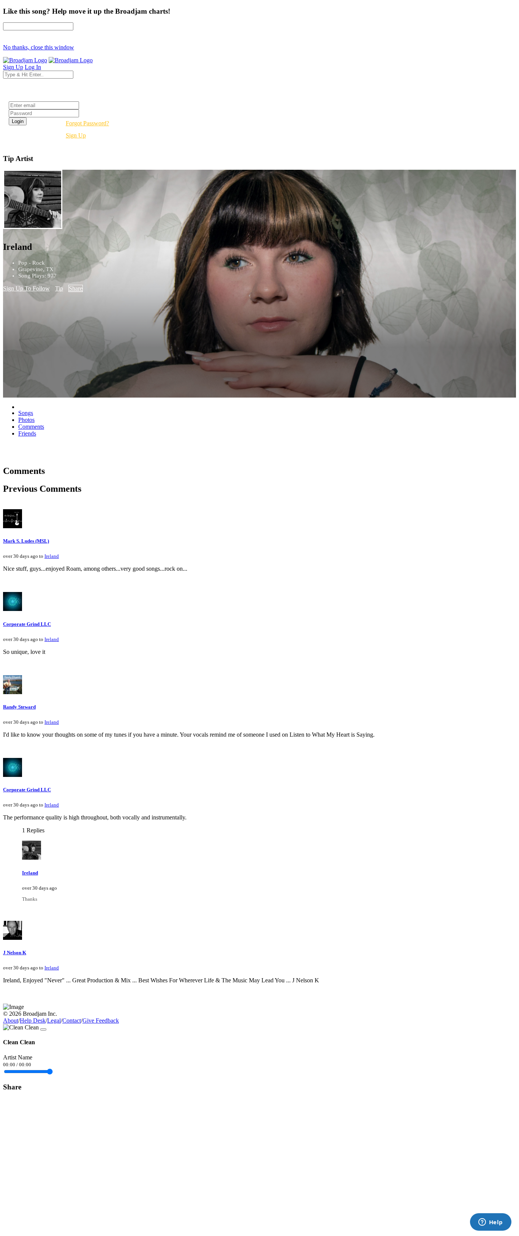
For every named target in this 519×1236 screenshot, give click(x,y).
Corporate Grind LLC (27, 624)
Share (75, 288)
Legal (54, 1020)
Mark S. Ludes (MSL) (26, 541)
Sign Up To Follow (26, 288)
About (10, 1020)
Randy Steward (19, 707)
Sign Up (76, 135)
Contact (71, 1020)
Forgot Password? (87, 123)
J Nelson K (14, 952)
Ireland (51, 556)
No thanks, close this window (38, 47)
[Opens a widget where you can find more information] (490, 1222)
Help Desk (33, 1020)
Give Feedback (100, 1020)
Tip (59, 288)
